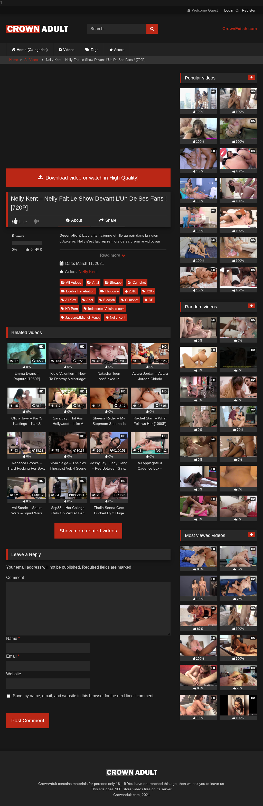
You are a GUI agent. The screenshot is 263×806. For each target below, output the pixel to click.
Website (13, 674)
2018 (132, 291)
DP (151, 300)
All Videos (32, 60)
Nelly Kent (88, 272)
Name (13, 638)
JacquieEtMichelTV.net (82, 317)
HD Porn (71, 309)
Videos (68, 50)
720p (150, 291)
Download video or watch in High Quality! (91, 178)
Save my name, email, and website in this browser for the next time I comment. (83, 696)
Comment (15, 577)
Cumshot (139, 282)
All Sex (70, 300)
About (76, 220)
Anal (95, 282)
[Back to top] (247, 792)
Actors (119, 50)
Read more (110, 255)
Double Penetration (80, 291)
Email (12, 656)
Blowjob (115, 282)
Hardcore (112, 291)
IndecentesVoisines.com (106, 309)
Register (249, 10)
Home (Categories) (32, 50)
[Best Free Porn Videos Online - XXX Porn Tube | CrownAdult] (40, 29)
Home (13, 60)
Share (110, 220)
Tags (94, 50)
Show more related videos (88, 530)
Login (228, 10)
